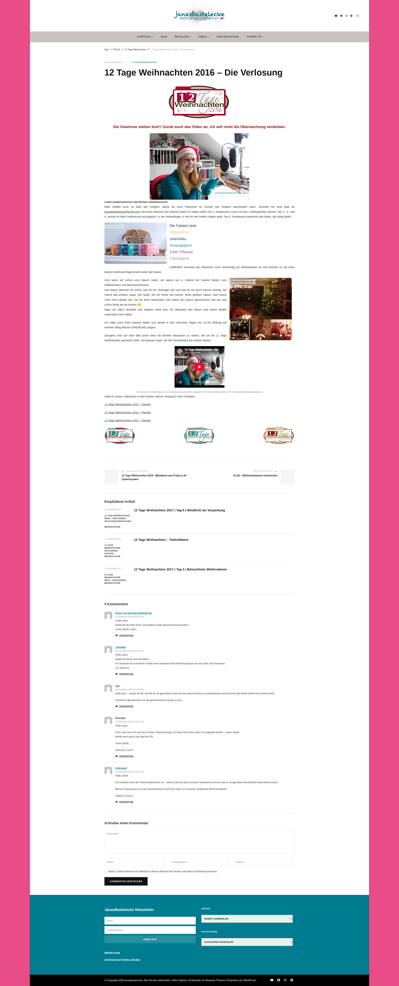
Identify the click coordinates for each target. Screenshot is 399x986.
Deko (107, 518)
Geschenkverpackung (117, 521)
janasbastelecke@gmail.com (122, 211)
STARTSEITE (144, 37)
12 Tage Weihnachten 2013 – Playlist (127, 420)
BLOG (164, 37)
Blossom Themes (215, 980)
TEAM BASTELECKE (227, 37)
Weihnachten (112, 527)
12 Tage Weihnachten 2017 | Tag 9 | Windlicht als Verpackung (179, 510)
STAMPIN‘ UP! (254, 37)
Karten (108, 554)
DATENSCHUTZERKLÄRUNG (122, 960)
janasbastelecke (134, 980)
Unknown (121, 768)
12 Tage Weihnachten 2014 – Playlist (127, 412)
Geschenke (119, 518)
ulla (117, 686)
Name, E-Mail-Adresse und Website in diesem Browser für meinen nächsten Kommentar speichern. (163, 871)
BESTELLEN (181, 37)
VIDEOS (202, 37)
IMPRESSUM (112, 953)
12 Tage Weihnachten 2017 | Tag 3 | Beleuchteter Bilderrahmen (180, 569)
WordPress (250, 980)
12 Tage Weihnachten (144, 62)
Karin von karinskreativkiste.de (133, 613)
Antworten (126, 636)
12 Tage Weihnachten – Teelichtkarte (161, 539)
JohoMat (120, 647)
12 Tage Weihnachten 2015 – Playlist (127, 404)
